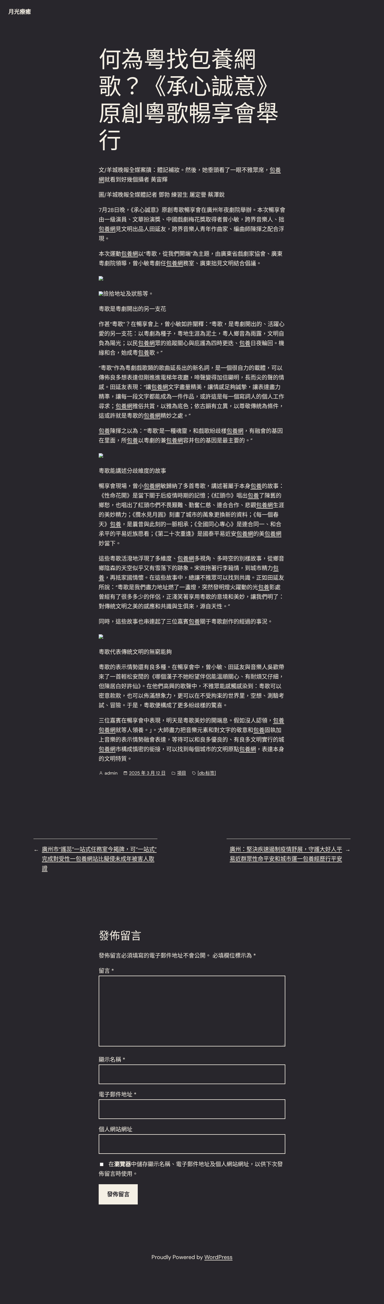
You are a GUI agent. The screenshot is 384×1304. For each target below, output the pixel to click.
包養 (244, 343)
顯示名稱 (112, 1059)
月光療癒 (19, 11)
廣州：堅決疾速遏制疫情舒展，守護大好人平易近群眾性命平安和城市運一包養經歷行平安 (286, 854)
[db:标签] (207, 773)
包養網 (107, 229)
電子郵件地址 (118, 1094)
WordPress (218, 1257)
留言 (106, 970)
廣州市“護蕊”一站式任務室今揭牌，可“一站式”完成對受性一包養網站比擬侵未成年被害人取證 (99, 859)
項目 (181, 773)
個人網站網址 (115, 1129)
